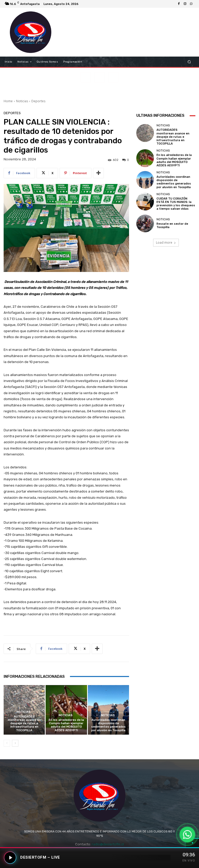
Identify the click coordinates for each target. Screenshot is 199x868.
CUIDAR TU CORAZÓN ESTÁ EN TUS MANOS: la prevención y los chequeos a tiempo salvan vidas (176, 204)
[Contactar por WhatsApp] (187, 834)
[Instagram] (185, 4)
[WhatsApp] (191, 4)
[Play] (10, 857)
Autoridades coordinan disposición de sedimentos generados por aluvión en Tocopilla (108, 725)
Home (8, 101)
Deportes (38, 101)
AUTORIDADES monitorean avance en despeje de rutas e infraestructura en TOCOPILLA (24, 723)
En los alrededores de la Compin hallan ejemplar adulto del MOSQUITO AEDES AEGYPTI (66, 725)
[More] (98, 173)
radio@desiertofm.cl (108, 844)
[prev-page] (7, 743)
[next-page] (15, 743)
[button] (189, 62)
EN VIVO (188, 860)
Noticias (22, 101)
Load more (164, 242)
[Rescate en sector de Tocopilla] (145, 223)
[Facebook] (179, 4)
